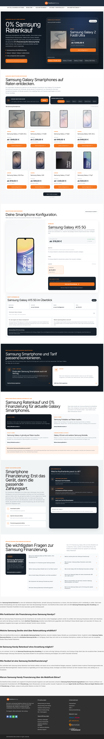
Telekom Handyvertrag (43, 710)
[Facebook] (7, 716)
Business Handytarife (43, 721)
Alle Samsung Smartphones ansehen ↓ (16, 60)
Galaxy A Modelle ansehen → (13, 442)
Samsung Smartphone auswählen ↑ (14, 572)
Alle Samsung (61, 101)
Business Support (42, 729)
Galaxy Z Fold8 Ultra (54, 60)
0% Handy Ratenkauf (73, 7)
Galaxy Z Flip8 (78, 60)
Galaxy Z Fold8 (67, 60)
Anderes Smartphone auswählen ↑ (91, 211)
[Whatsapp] (13, 716)
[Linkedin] (16, 716)
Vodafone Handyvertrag (44, 707)
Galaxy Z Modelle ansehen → (60, 426)
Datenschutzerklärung (74, 710)
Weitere (94, 101)
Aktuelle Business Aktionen (15, 7)
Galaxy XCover (87, 101)
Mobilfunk (29, 7)
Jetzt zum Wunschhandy (72, 284)
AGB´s (70, 707)
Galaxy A (80, 101)
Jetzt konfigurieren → (83, 50)
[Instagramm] (10, 716)
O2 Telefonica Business (43, 727)
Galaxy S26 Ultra (90, 60)
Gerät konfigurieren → (16, 145)
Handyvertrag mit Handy (44, 703)
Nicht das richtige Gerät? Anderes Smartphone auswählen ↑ (72, 287)
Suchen (44, 100)
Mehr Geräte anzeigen (52, 194)
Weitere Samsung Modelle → (60, 442)
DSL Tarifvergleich (42, 712)
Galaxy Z (74, 101)
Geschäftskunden (41, 7)
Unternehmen (72, 703)
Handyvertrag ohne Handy (44, 705)
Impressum (72, 705)
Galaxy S (68, 101)
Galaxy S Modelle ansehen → (13, 426)
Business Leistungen (43, 719)
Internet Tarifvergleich (56, 7)
